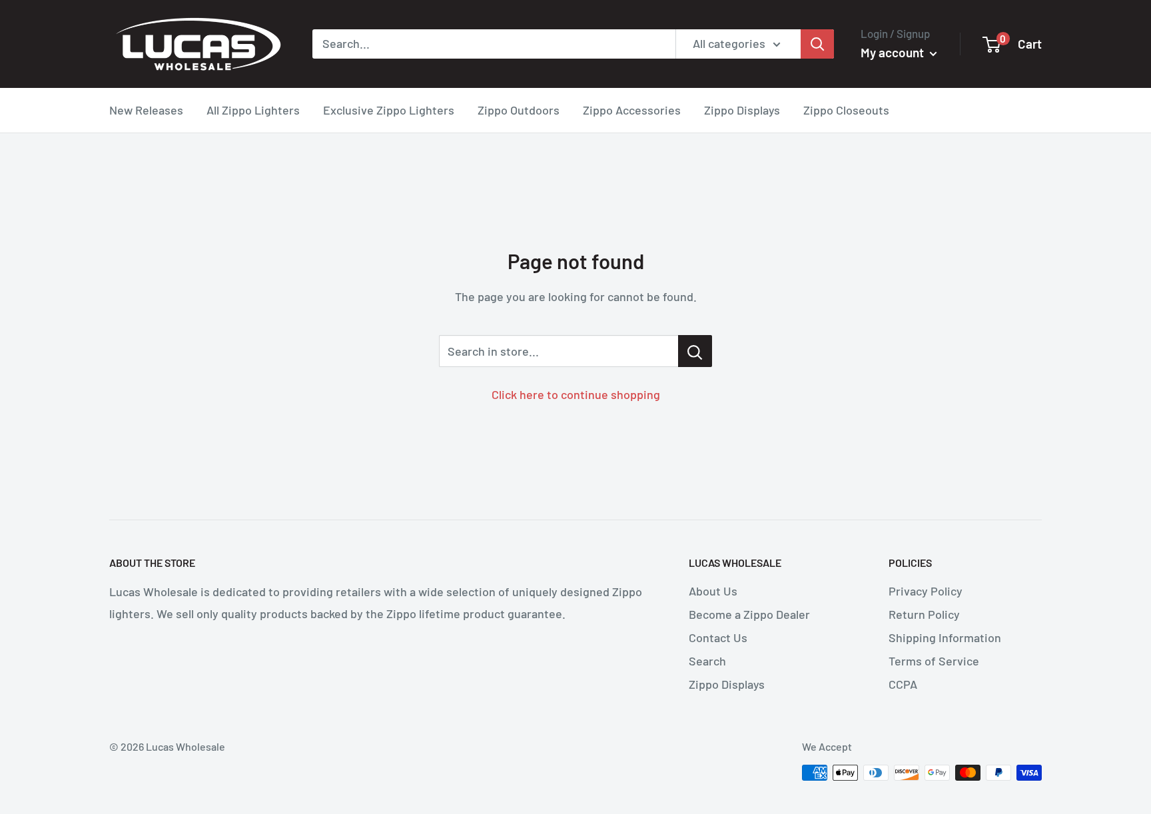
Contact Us (718, 637)
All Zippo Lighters (253, 110)
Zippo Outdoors (519, 110)
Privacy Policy (925, 591)
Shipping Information (945, 637)
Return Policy (924, 614)
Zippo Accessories (632, 110)
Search (707, 660)
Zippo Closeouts (846, 110)
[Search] (817, 44)
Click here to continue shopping (576, 394)
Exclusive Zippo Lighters (388, 110)
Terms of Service (934, 660)
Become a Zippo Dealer (749, 614)
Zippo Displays (742, 110)
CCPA (903, 684)
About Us (713, 591)
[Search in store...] (695, 351)
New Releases (146, 110)
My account (894, 52)
